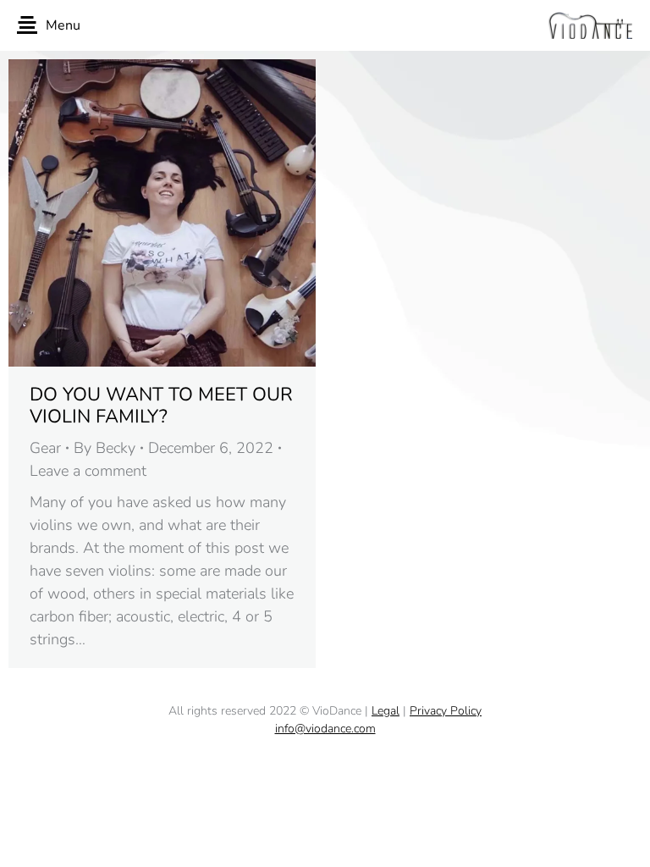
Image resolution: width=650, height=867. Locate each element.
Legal (385, 711)
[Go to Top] (625, 842)
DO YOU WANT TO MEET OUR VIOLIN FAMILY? (161, 405)
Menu (63, 25)
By (104, 448)
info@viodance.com (325, 729)
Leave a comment (88, 471)
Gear (45, 448)
